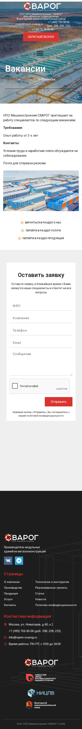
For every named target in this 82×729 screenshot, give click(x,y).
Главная (11, 79)
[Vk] (8, 561)
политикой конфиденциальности (45, 415)
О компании (29, 79)
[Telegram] (19, 561)
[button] (40, 53)
